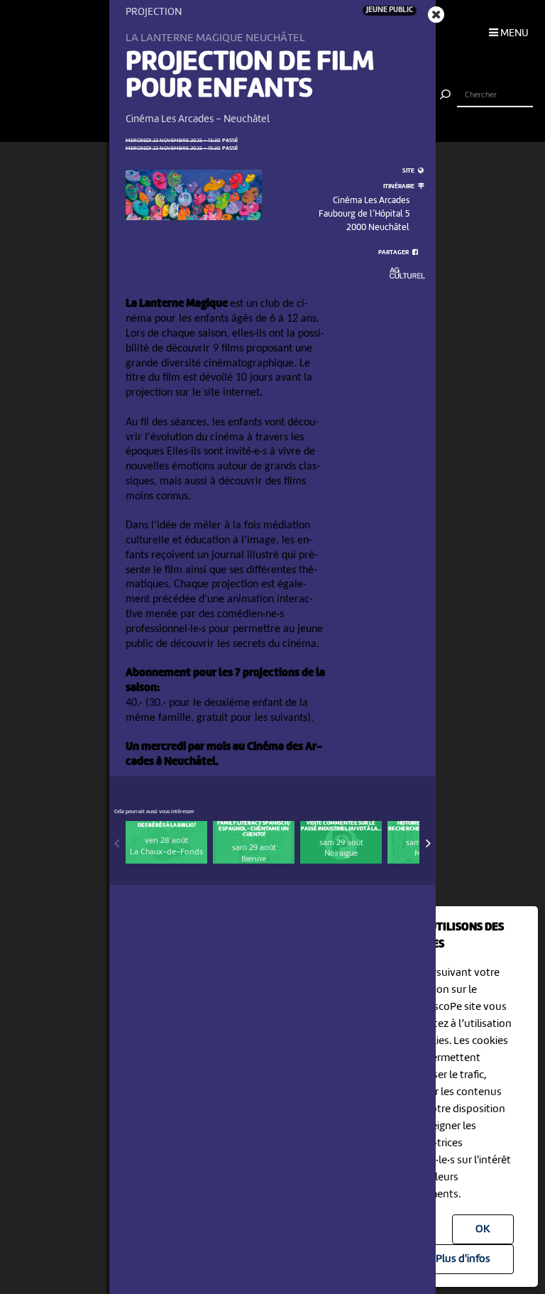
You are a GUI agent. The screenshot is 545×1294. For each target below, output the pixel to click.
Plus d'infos (463, 1259)
